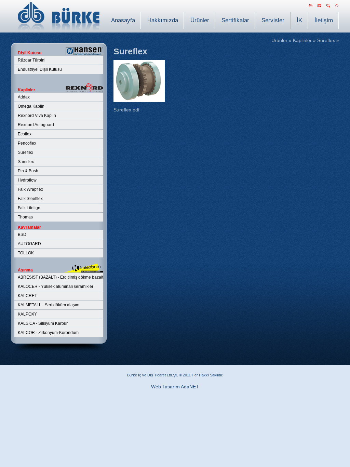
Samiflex (26, 161)
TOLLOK (26, 253)
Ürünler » (281, 40)
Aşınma (25, 270)
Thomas (25, 217)
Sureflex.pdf (126, 109)
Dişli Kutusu (29, 53)
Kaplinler (26, 90)
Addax (24, 97)
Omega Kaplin (31, 106)
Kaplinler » (304, 40)
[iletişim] (319, 7)
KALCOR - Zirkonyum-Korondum (48, 332)
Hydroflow (27, 180)
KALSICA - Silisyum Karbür (43, 323)
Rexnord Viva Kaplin (37, 115)
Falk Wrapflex (30, 189)
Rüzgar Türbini (31, 60)
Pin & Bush (28, 171)
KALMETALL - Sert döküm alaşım (48, 305)
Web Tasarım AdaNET (175, 386)
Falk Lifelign (29, 207)
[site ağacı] (337, 7)
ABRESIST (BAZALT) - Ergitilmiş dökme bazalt (60, 277)
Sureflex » (328, 40)
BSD (22, 234)
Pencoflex (27, 143)
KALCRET (27, 295)
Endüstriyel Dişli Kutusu (40, 69)
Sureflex (25, 152)
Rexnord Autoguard (36, 124)
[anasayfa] (310, 7)
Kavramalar (29, 227)
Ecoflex (24, 134)
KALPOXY (27, 314)
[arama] (328, 7)
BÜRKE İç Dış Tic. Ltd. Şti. (58, 16)
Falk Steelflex (30, 198)
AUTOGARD (29, 243)
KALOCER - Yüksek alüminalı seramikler (55, 286)
